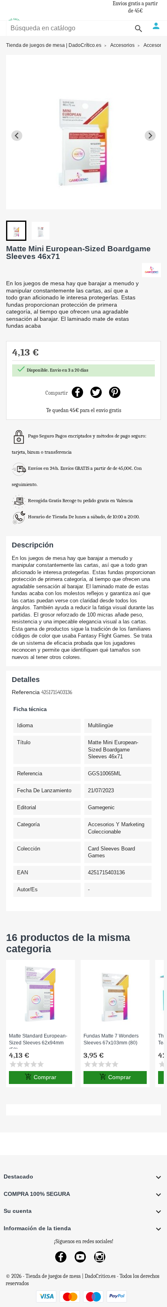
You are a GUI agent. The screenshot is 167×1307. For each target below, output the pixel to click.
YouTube (80, 1257)
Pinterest (115, 392)
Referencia (26, 692)
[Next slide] (150, 135)
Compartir (78, 392)
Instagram (99, 1257)
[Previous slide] (16, 135)
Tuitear (96, 392)
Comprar (40, 1077)
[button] (16, 231)
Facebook (60, 1257)
